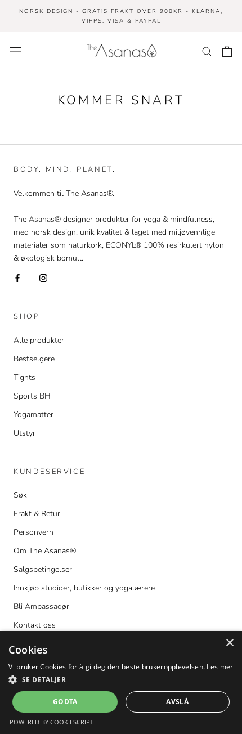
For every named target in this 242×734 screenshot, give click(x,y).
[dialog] (121, 682)
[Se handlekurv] (227, 51)
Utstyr (24, 433)
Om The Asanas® (45, 550)
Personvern (33, 532)
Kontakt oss (35, 625)
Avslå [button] (177, 701)
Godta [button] (65, 701)
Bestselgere (34, 358)
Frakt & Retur (37, 513)
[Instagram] (43, 277)
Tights (24, 377)
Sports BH (32, 396)
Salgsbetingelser (43, 569)
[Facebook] (17, 277)
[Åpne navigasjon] (15, 51)
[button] (120, 680)
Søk (20, 495)
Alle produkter (39, 340)
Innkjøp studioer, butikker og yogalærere (84, 588)
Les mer (220, 667)
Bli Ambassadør (41, 606)
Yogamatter (33, 414)
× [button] (229, 643)
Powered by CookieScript (51, 722)
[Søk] (207, 51)
